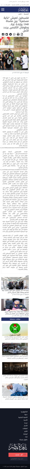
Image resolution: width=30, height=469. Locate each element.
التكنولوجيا (24, 412)
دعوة (26, 414)
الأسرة (26, 420)
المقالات (25, 428)
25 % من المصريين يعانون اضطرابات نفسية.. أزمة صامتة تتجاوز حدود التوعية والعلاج (15, 398)
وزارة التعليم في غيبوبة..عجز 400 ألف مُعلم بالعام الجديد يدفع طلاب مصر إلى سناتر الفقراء (15, 378)
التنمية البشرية (23, 417)
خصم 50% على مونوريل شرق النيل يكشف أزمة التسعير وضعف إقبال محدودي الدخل (15, 291)
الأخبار (26, 426)
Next (4, 5)
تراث (26, 437)
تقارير (20, 14)
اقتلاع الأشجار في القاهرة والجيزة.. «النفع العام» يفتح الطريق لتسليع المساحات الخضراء (16, 5)
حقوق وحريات (23, 440)
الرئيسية (26, 14)
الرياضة (25, 434)
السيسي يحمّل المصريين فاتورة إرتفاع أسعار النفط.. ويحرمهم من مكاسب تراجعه (15, 357)
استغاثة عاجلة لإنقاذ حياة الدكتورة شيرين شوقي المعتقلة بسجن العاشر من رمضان (17, 312)
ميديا (26, 423)
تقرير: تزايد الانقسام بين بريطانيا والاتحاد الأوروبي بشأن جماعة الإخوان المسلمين (16, 338)
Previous (1, 5)
